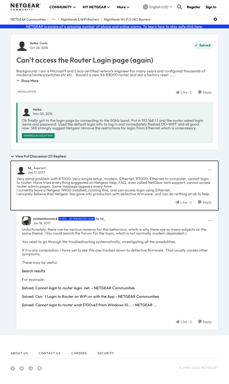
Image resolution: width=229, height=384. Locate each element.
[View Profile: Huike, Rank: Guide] (22, 45)
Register (194, 7)
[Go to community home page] (25, 6)
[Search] (179, 7)
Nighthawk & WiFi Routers (80, 19)
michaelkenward (45, 218)
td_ (30, 168)
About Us (19, 353)
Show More (30, 80)
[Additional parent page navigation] (53, 19)
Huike (34, 43)
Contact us (50, 353)
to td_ (100, 218)
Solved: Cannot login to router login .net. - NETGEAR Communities (78, 287)
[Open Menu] (215, 19)
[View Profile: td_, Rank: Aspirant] (21, 170)
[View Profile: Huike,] (26, 111)
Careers (79, 353)
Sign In (211, 7)
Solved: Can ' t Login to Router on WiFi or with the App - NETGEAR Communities (90, 296)
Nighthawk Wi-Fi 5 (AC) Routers (127, 19)
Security (106, 353)
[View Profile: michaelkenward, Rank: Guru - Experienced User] (26, 220)
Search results (33, 271)
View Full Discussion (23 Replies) (40, 156)
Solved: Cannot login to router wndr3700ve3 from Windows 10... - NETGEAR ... (89, 304)
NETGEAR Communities (28, 19)
